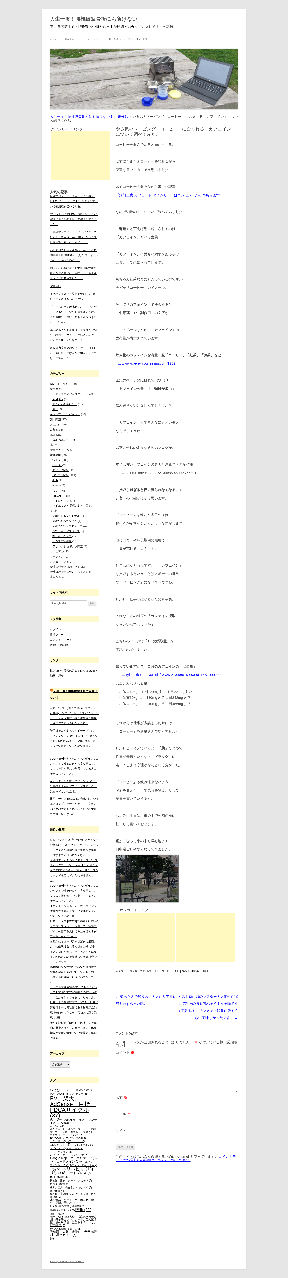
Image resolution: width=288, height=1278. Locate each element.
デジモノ (55, 460)
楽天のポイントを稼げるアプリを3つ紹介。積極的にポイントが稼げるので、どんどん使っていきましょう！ (74, 335)
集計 (55, 409)
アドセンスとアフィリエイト (68, 394)
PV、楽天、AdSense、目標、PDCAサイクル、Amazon (73, 1121)
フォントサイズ (61, 1165)
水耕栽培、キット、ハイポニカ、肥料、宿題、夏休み (72, 1201)
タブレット (58, 1148)
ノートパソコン (61, 1152)
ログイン (55, 629)
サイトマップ (72, 39)
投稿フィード (58, 634)
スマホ (56, 490)
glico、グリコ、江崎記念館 (75, 1090)
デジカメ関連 (60, 470)
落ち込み (56, 1229)
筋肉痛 (67, 1206)
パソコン (86, 1161)
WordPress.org (59, 644)
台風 (55, 1183)
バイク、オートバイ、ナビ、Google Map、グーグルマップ (73, 1156)
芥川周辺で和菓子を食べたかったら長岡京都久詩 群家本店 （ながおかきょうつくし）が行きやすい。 (74, 255)
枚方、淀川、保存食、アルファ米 (71, 1187)
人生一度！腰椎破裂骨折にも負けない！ (96, 19)
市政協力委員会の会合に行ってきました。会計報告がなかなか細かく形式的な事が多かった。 (73, 353)
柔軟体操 (57, 1191)
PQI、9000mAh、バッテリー (68, 1093)
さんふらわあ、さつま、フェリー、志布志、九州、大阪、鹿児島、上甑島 (73, 1131)
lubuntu (57, 465)
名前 (121, 1097)
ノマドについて (59, 500)
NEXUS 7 (58, 495)
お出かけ (55, 424)
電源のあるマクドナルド (67, 515)
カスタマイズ (58, 561)
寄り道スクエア (62, 536)
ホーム (53, 39)
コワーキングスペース (66, 531)
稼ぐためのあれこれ (64, 404)
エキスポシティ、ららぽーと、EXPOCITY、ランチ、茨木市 (68, 1136)
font (54, 1090)
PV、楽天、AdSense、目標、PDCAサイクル (73, 1107)
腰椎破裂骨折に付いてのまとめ (69, 571)
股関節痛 (79, 1206)
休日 (54, 1177)
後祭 (65, 1183)
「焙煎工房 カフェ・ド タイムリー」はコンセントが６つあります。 (169, 195)
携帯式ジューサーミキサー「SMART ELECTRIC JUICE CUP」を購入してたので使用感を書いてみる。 (74, 201)
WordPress (57, 1126)
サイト (121, 1131)
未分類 (134, 971)
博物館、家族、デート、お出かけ (71, 1180)
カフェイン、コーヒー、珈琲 (162, 971)
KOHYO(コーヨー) (63, 439)
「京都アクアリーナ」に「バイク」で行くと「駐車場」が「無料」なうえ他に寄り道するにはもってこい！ (73, 237)
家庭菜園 (55, 455)
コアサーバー (75, 1141)
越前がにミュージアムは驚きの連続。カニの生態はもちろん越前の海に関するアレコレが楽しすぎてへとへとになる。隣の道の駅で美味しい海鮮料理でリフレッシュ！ (73, 951)
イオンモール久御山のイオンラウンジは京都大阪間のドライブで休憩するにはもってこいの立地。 (73, 786)
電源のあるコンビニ (64, 521)
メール (123, 1114)
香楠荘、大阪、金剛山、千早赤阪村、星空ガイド (73, 1233)
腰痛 (83, 1209)
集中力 (75, 1228)
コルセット (60, 1144)
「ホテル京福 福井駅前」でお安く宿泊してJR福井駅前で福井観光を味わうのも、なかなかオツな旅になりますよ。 (73, 992)
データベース (74, 1148)
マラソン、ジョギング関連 (66, 546)
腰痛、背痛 (57, 1214)
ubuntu (56, 485)
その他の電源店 (62, 541)
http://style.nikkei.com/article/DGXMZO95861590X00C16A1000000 (168, 675)
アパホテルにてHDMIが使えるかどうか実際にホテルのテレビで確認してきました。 (74, 219)
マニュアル (57, 551)
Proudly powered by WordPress (67, 1261)
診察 (66, 1229)
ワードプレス (79, 1173)
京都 (52, 429)
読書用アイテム (59, 449)
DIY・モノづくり (60, 383)
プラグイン (57, 556)
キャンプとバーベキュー (65, 414)
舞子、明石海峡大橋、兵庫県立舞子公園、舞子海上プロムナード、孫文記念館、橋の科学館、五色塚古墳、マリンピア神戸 (73, 1221)
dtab (55, 480)
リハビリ (79, 1168)
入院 (63, 1177)
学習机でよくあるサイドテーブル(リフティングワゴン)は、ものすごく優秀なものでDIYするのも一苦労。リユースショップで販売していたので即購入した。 (74, 740)
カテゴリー (58, 1141)
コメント (125, 1053)
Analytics (57, 399)
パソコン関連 (60, 475)
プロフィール (94, 39)
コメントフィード (61, 639)
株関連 (54, 388)
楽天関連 (55, 419)
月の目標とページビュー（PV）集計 (128, 39)
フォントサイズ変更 (85, 1165)
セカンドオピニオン (81, 1145)
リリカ (58, 1173)
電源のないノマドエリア (67, 526)
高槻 (52, 434)
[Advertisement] (146, 937)
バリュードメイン (65, 1161)
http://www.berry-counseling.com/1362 (145, 363)
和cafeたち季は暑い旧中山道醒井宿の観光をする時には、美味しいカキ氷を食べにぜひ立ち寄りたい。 (73, 273)
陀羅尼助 (55, 286)
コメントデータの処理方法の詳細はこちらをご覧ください (176, 1158)
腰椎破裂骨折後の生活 (63, 566)
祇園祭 (55, 1206)
